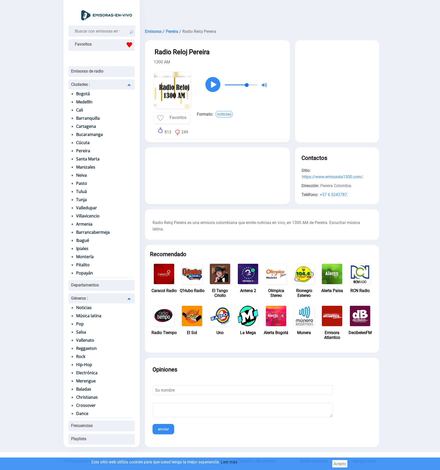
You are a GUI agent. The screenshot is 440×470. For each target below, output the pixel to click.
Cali (79, 110)
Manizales (85, 167)
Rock (80, 356)
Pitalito (83, 265)
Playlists (78, 438)
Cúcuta (83, 142)
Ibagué (82, 240)
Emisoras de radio (87, 71)
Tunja (81, 199)
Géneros (79, 298)
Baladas (83, 389)
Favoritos (83, 44)
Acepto (340, 463)
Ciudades (80, 84)
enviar (163, 429)
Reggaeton (86, 348)
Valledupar (86, 208)
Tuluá (81, 191)
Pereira (83, 151)
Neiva (81, 175)
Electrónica (87, 373)
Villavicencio (88, 216)
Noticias (84, 307)
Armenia (84, 224)
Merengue (86, 381)
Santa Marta (88, 159)
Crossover (86, 405)
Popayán (84, 273)
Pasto (81, 183)
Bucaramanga (89, 134)
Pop (80, 324)
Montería (85, 256)
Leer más (229, 462)
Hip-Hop (84, 364)
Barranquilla (88, 118)
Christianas (87, 397)
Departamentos (85, 285)
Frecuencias (82, 425)
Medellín (84, 102)
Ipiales (82, 248)
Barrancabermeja (93, 232)
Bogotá (83, 93)
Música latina (88, 316)
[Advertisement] (262, 12)
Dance (82, 413)
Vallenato (85, 340)
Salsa (81, 332)
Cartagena (86, 126)
